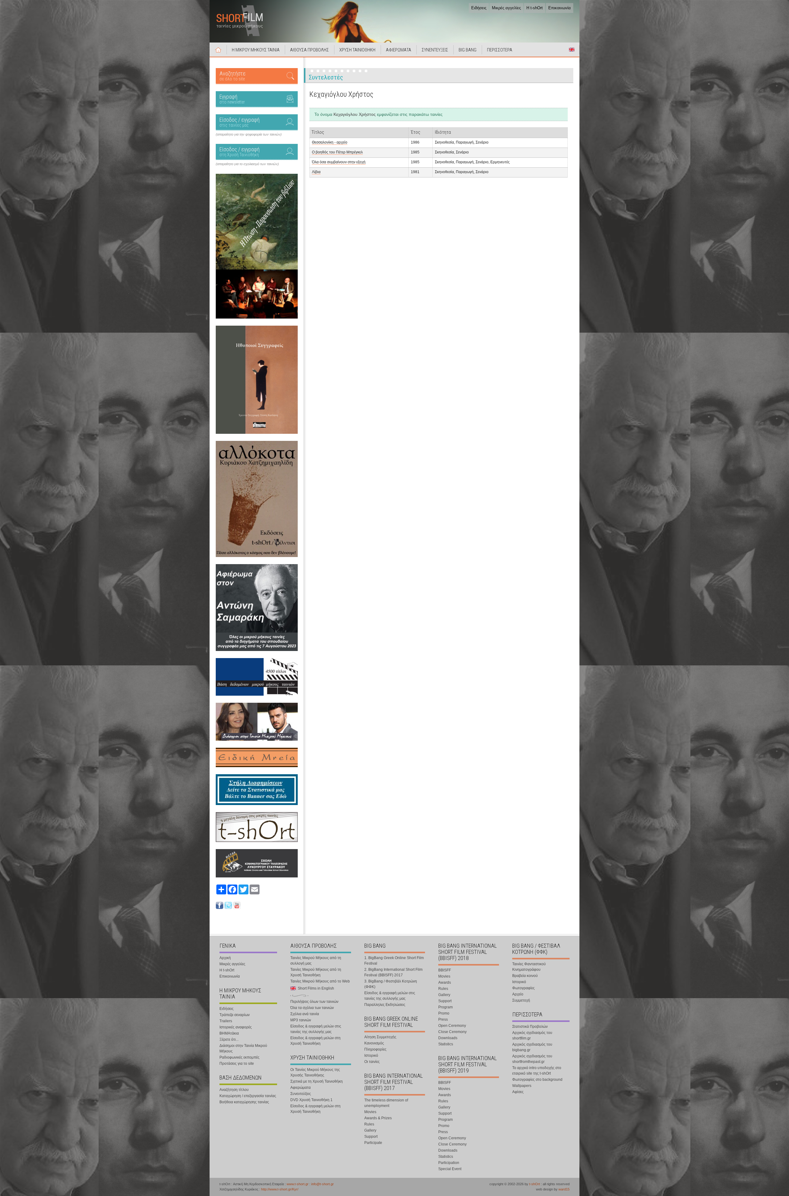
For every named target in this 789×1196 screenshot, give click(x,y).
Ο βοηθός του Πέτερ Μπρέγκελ (337, 152)
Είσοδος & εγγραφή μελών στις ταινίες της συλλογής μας (315, 1029)
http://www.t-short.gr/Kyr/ (279, 1189)
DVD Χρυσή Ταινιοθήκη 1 (311, 1100)
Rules (369, 1124)
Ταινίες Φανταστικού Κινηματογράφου (529, 967)
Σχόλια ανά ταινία (304, 1014)
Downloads (447, 1038)
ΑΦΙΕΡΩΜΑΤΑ (398, 50)
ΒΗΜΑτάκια (229, 1033)
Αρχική (218, 50)
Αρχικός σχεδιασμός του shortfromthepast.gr (532, 1059)
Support (371, 1136)
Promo (443, 1013)
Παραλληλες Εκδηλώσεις (384, 1005)
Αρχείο (517, 994)
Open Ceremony (452, 1025)
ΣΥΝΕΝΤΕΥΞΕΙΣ (435, 50)
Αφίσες (518, 1092)
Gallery (370, 1130)
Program (445, 1007)
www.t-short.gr (298, 1184)
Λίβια (316, 172)
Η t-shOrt (534, 8)
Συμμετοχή (521, 1000)
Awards (444, 982)
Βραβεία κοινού (525, 976)
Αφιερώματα (300, 1087)
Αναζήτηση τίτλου (234, 1090)
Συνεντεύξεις (300, 1094)
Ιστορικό (371, 1055)
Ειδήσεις (478, 8)
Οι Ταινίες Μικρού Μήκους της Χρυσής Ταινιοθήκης (315, 1072)
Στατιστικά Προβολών (530, 1026)
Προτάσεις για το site (236, 1063)
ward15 (564, 1189)
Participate (373, 1143)
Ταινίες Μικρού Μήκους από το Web (320, 981)
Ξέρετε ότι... (229, 1039)
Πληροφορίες (375, 1049)
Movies (370, 1112)
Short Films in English (571, 50)
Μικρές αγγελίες (506, 8)
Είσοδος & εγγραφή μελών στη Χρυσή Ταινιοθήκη (315, 1041)
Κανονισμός (374, 1043)
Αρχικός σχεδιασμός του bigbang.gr (532, 1047)
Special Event (449, 1169)
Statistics (445, 1044)
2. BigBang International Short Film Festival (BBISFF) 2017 (393, 972)
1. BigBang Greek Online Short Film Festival (394, 961)
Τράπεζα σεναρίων (234, 1015)
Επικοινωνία (559, 8)
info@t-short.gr (322, 1184)
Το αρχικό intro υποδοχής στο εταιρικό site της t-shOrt (536, 1071)
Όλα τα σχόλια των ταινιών (312, 1008)
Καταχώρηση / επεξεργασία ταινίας (247, 1096)
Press (443, 1019)
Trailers (225, 1021)
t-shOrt (534, 1184)
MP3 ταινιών (300, 1020)
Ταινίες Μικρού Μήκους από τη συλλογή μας (315, 961)
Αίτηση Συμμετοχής (380, 1037)
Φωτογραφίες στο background (537, 1079)
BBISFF (444, 970)
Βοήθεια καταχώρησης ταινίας (244, 1102)
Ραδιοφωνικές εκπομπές (239, 1057)
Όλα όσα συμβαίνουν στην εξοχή (339, 162)
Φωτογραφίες (523, 988)
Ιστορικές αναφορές (235, 1027)
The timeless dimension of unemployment (386, 1103)
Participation (448, 1163)
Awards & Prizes (378, 1118)
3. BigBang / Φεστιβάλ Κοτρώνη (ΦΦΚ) (390, 984)
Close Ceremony (452, 1032)
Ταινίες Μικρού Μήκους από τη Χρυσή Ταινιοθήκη (315, 972)
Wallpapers (521, 1086)
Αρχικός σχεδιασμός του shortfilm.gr (532, 1035)
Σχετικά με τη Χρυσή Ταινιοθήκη (316, 1081)
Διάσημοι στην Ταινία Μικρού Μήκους (243, 1048)
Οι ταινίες (372, 1062)
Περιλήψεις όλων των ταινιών (314, 1001)
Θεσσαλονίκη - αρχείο (329, 142)
